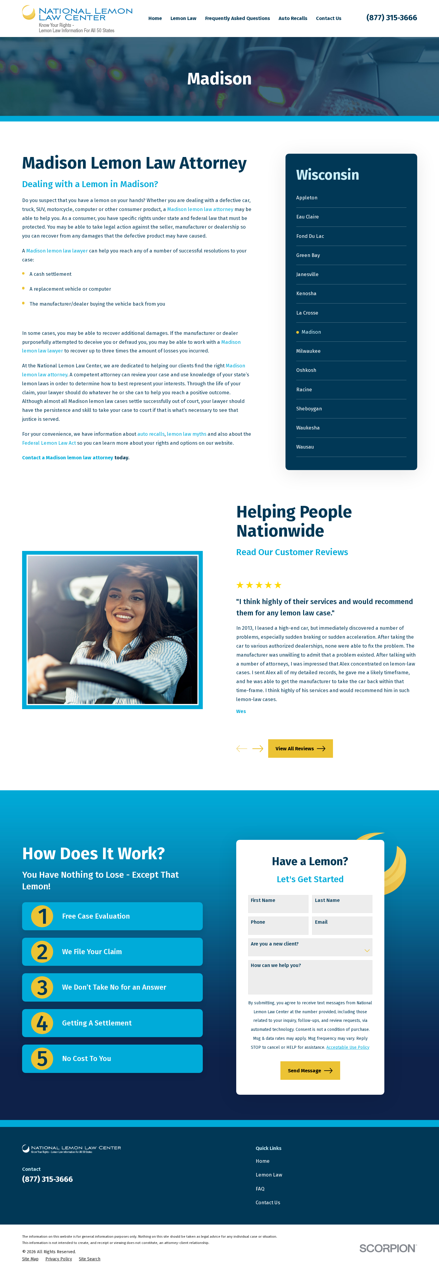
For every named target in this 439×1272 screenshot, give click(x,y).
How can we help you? (276, 965)
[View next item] (257, 748)
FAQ (260, 1189)
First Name (263, 900)
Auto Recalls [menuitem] (293, 18)
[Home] (77, 18)
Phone (258, 922)
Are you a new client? (275, 944)
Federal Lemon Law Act (49, 443)
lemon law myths (186, 434)
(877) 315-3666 (391, 17)
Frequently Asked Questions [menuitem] (237, 18)
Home (263, 1161)
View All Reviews (295, 749)
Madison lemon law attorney (200, 209)
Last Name (327, 900)
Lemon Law (269, 1175)
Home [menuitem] (155, 18)
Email (321, 922)
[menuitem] (351, 197)
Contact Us (268, 1202)
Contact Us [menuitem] (328, 18)
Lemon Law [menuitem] (184, 18)
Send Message (304, 1071)
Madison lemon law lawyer (57, 251)
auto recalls (151, 434)
